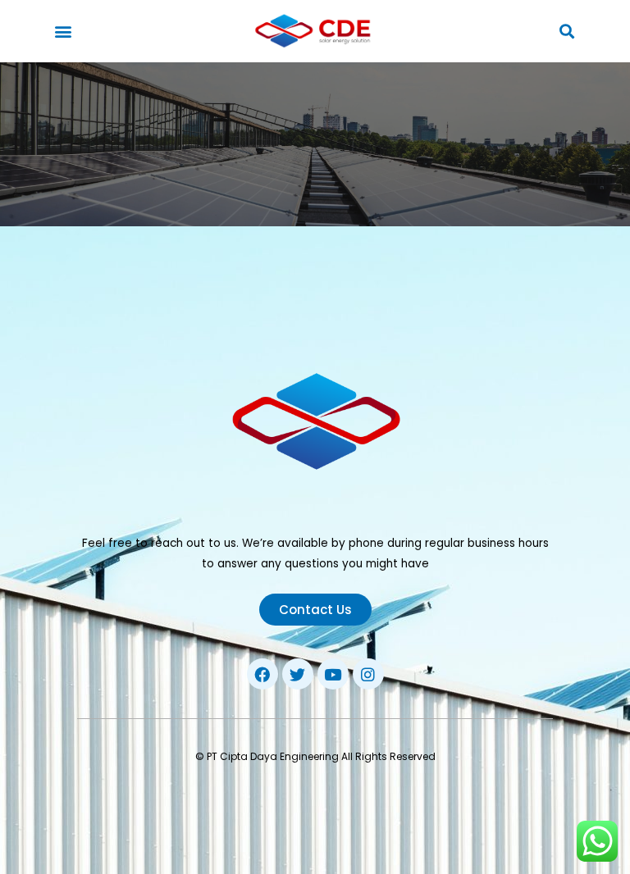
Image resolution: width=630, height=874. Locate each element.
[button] (62, 30)
